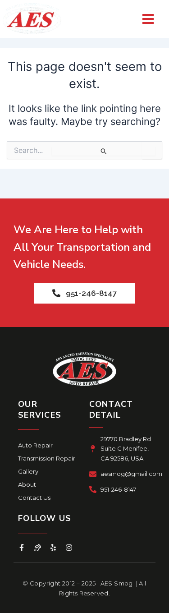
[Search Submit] (103, 151)
